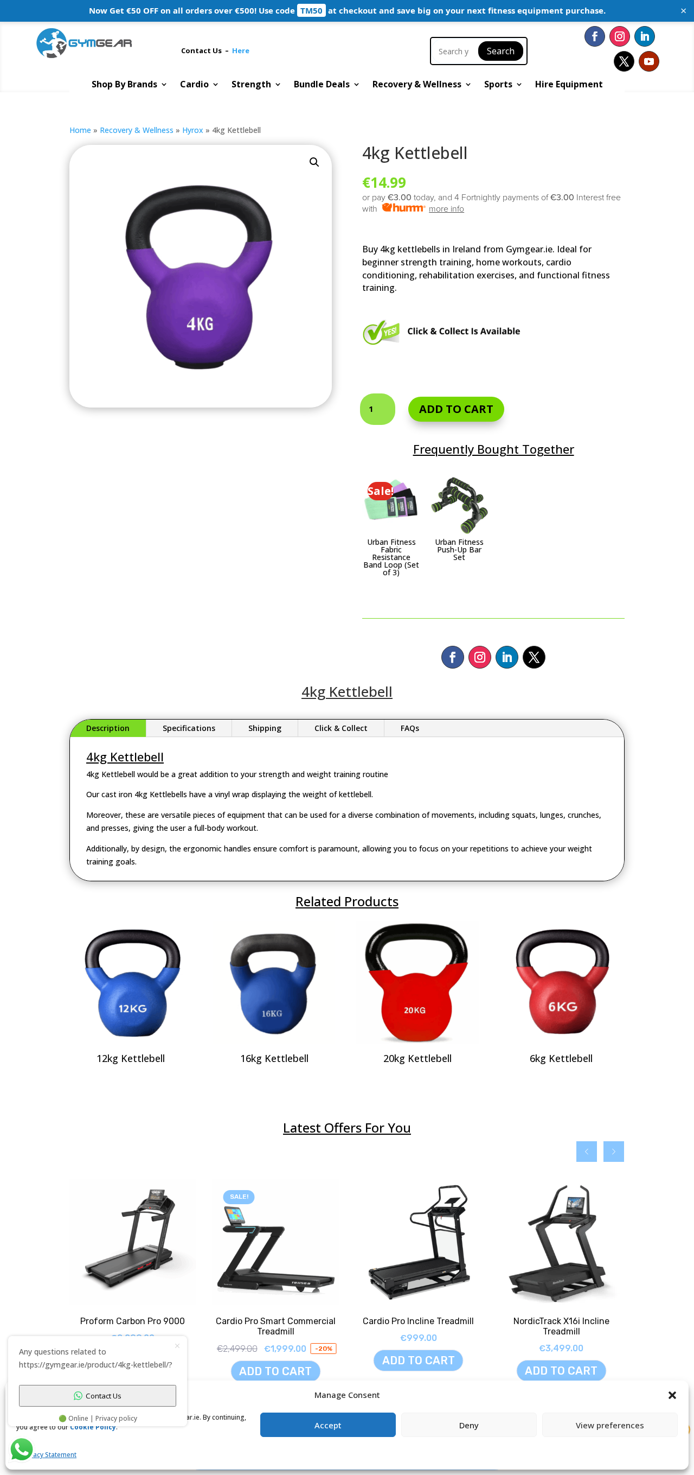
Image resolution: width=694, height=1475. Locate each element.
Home (80, 130)
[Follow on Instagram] (619, 36)
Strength (251, 85)
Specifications (189, 728)
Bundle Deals (322, 85)
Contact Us (203, 50)
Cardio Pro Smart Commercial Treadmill (259, 1326)
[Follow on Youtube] (649, 61)
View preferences (610, 1425)
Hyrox (192, 130)
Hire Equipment (569, 85)
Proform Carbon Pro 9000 (117, 1321)
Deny (469, 1425)
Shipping (264, 728)
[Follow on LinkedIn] (644, 36)
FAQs (410, 728)
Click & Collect (341, 728)
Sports (498, 85)
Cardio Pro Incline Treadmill (402, 1321)
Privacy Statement (49, 1454)
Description (108, 728)
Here (240, 50)
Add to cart (456, 409)
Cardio (194, 85)
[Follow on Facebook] (594, 36)
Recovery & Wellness (416, 85)
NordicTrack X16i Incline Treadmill (545, 1326)
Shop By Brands (124, 85)
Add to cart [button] (259, 1371)
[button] (314, 162)
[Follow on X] (624, 61)
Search (501, 51)
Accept (328, 1425)
